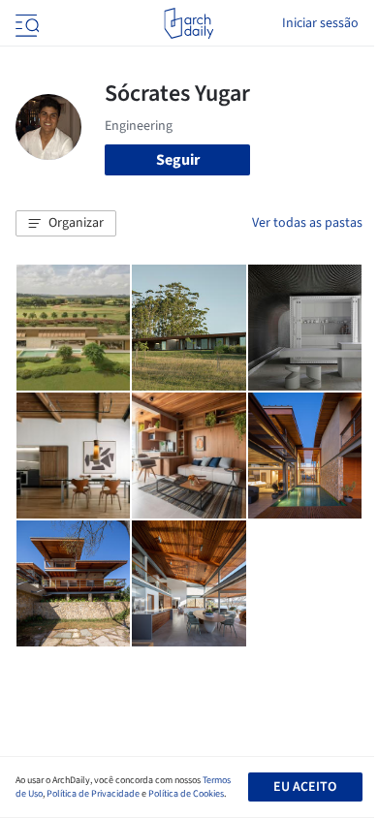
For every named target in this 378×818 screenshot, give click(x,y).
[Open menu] (25, 23)
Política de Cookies (186, 794)
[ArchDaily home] (188, 23)
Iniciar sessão (320, 23)
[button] (66, 223)
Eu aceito (304, 787)
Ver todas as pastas (307, 223)
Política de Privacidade (93, 794)
